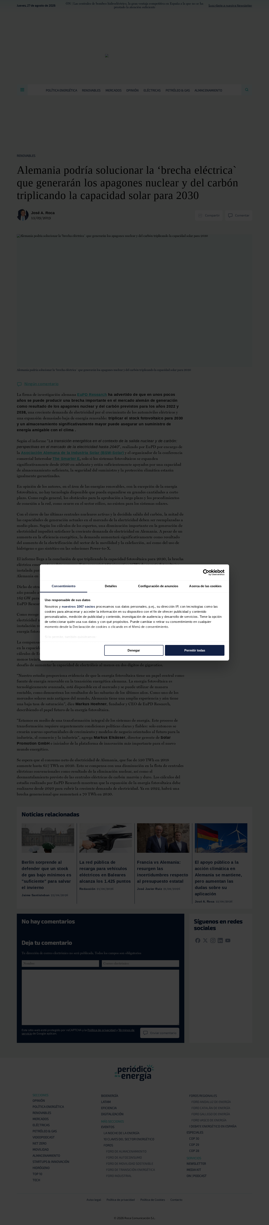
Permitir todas (194, 650)
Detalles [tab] (111, 586)
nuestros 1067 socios (78, 606)
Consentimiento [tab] (63, 586)
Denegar (134, 650)
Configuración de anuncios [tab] (158, 586)
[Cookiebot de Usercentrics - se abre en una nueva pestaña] (206, 572)
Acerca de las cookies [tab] (205, 586)
